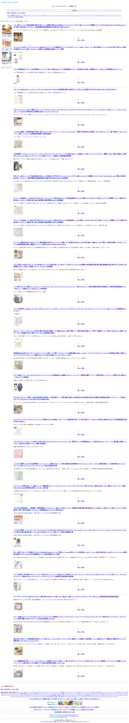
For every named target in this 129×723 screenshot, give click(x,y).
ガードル (8, 693)
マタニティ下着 (98, 15)
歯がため (94, 692)
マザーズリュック (105, 696)
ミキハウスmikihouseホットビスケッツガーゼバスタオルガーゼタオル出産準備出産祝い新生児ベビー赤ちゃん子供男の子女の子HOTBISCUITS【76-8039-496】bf (65, 89)
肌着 (103, 693)
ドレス (100, 693)
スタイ (124, 692)
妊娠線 (16, 17)
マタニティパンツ (64, 15)
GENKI (28, 695)
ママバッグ (98, 696)
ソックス (83, 693)
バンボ (66, 693)
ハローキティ (37, 696)
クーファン (73, 693)
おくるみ (79, 693)
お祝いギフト (56, 707)
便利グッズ (68, 707)
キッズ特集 (79, 699)
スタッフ (61, 709)
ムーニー (24, 695)
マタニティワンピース (115, 15)
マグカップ (83, 692)
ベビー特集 (84, 699)
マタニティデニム (106, 15)
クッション (58, 693)
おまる (50, 695)
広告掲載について (74, 709)
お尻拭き (59, 695)
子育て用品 (73, 707)
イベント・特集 (65, 699)
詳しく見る (81, 40)
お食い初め (60, 696)
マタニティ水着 (22, 15)
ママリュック (92, 696)
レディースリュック (113, 696)
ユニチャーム (46, 695)
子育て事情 (54, 699)
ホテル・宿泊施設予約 (81, 707)
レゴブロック (43, 696)
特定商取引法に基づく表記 (69, 712)
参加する (49, 699)
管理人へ (92, 709)
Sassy (107, 695)
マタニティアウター (90, 15)
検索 (35, 699)
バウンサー (43, 693)
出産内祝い (97, 707)
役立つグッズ (62, 707)
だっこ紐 (33, 692)
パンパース (11, 695)
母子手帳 (17, 15)
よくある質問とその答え (84, 709)
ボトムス (33, 693)
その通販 (50, 707)
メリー (76, 695)
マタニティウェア (39, 15)
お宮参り (56, 696)
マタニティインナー (81, 15)
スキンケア (71, 695)
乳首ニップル (102, 692)
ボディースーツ (95, 693)
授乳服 (25, 693)
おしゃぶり (89, 692)
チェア (54, 693)
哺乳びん (79, 692)
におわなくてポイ (65, 695)
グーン (16, 695)
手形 (48, 696)
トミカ (83, 695)
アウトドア (45, 707)
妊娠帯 (21, 693)
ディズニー (16, 696)
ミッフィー (110, 695)
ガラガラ (80, 695)
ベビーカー (41, 692)
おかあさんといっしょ (77, 696)
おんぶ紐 (37, 692)
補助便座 (54, 695)
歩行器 (62, 693)
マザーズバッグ (56, 692)
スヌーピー (22, 696)
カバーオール (88, 693)
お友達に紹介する (55, 709)
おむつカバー (113, 693)
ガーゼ (117, 693)
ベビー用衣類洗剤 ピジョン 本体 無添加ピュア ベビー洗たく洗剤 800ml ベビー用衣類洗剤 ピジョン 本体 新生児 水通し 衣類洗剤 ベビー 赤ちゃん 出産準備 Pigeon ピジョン (68, 69)
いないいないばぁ (118, 695)
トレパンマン (39, 695)
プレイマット (93, 695)
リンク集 (59, 699)
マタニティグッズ (72, 15)
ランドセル (69, 696)
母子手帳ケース (63, 692)
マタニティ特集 (21, 13)
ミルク (68, 692)
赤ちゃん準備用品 (33, 707)
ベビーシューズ (123, 693)
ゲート (69, 693)
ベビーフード (74, 692)
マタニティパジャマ (30, 15)
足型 (50, 696)
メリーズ (20, 695)
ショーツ (13, 693)
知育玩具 (87, 695)
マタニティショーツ (55, 15)
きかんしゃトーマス (29, 696)
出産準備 (21, 17)
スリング (28, 692)
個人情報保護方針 (58, 712)
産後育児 (40, 707)
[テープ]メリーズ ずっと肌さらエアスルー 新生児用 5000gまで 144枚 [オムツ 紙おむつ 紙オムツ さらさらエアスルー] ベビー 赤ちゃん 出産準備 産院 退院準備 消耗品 (66, 596)
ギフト (64, 696)
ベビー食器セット (118, 692)
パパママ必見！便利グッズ (94, 699)
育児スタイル (39, 699)
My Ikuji (31, 699)
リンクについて (47, 709)
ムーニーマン (33, 695)
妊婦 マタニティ (47, 15)
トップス (29, 693)
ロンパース (107, 693)
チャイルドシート (48, 692)
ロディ (97, 695)
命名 (52, 696)
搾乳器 (97, 692)
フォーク (112, 692)
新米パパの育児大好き (12, 13)
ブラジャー (17, 693)
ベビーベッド (49, 693)
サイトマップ (67, 709)
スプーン (108, 692)
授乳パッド (38, 693)
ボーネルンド (102, 695)
